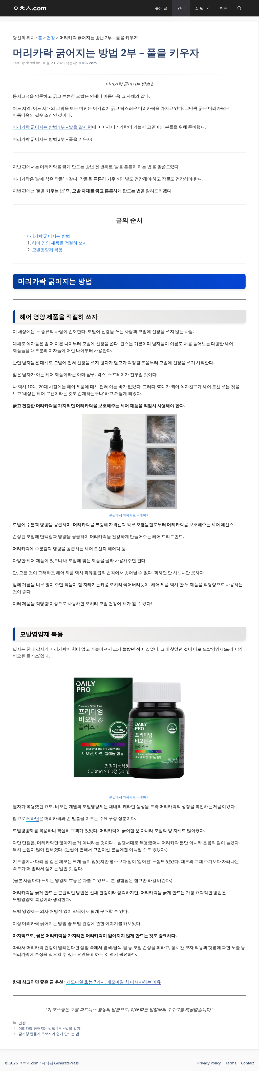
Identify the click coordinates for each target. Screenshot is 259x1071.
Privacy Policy (209, 1062)
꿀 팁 (199, 8)
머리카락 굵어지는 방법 (48, 236)
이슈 (223, 8)
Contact (247, 1062)
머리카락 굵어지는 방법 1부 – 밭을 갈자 (49, 1028)
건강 (181, 8)
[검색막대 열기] (239, 8)
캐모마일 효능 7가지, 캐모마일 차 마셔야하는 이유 (113, 982)
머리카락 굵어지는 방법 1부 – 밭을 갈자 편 (52, 127)
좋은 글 (161, 8)
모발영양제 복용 (47, 250)
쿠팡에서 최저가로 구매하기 (129, 515)
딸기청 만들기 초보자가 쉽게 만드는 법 (48, 1033)
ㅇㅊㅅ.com (30, 8)
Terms (231, 1062)
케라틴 (32, 818)
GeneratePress (66, 1062)
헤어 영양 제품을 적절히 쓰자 (59, 243)
